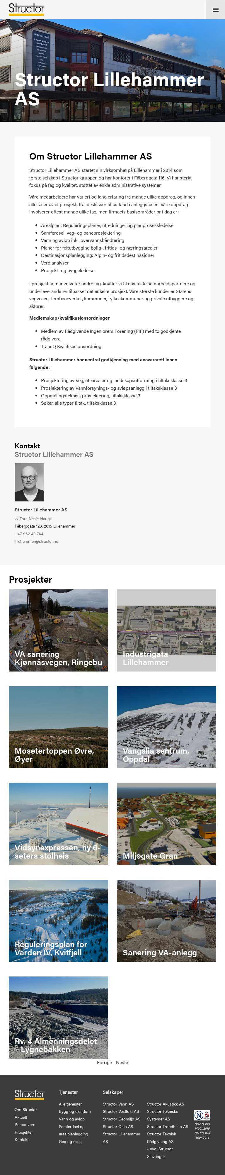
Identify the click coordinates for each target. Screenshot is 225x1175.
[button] (215, 9)
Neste (122, 1062)
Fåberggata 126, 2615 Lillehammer (45, 526)
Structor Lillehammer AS (41, 509)
